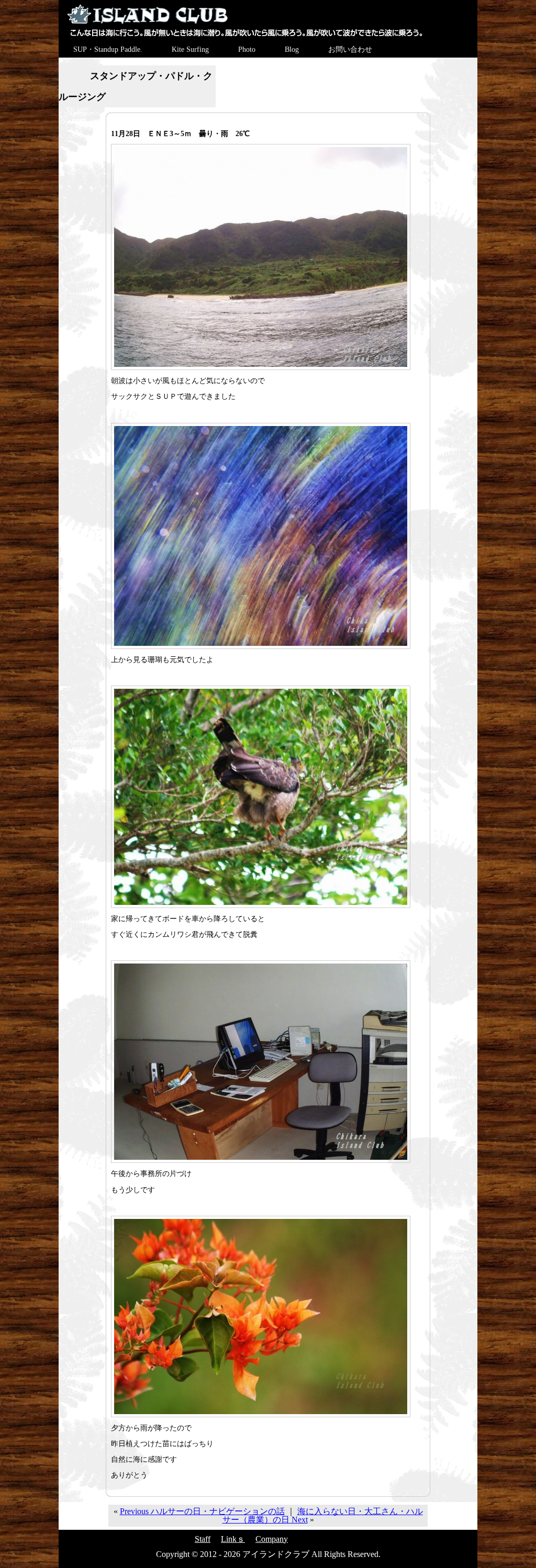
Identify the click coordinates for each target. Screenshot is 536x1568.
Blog (292, 49)
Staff (202, 1539)
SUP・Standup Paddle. (107, 49)
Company (271, 1539)
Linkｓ (233, 1539)
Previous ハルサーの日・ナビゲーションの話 (202, 1511)
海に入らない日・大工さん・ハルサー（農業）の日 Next (322, 1515)
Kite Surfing (190, 49)
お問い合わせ (350, 49)
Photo (246, 49)
